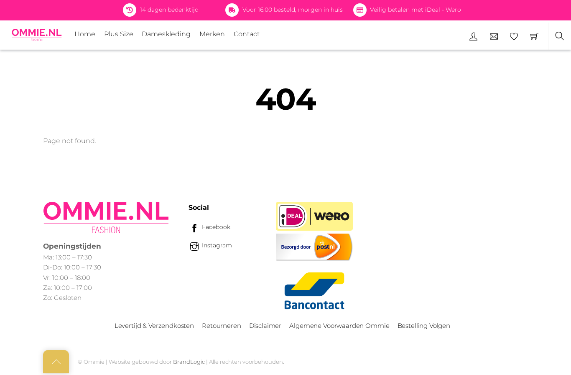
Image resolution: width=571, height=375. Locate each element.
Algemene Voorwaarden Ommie (339, 326)
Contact (247, 34)
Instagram (216, 245)
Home (84, 34)
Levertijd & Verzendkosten (154, 326)
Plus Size (118, 34)
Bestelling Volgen (424, 326)
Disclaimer (265, 326)
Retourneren (221, 326)
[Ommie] (37, 35)
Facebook (215, 227)
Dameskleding (166, 34)
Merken (212, 34)
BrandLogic (189, 361)
